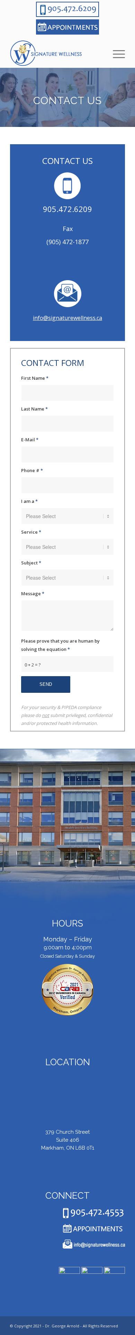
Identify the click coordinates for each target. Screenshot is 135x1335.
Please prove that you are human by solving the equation (60, 645)
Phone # (32, 470)
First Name (34, 378)
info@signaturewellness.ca (67, 318)
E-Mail (29, 439)
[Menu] (115, 54)
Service (31, 532)
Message (32, 593)
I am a (29, 501)
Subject (31, 563)
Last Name (34, 409)
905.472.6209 (67, 209)
